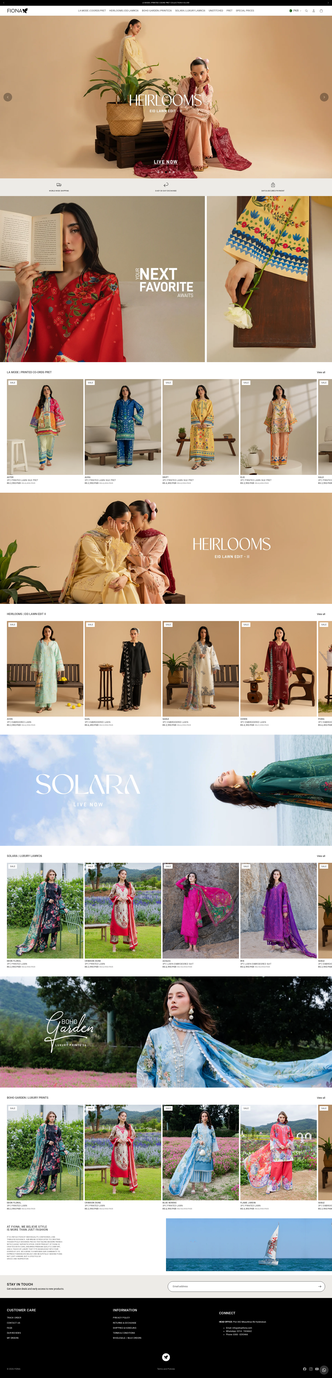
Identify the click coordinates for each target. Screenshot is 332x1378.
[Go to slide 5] (174, 172)
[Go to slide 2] (162, 172)
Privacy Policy (121, 1318)
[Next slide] (324, 97)
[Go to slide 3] (166, 172)
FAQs (9, 1328)
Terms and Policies (166, 1369)
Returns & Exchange (124, 1323)
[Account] (313, 11)
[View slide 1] (166, 279)
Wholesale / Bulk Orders (127, 1338)
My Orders (13, 1338)
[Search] (306, 11)
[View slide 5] (166, 97)
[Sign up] (320, 1286)
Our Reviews (14, 1333)
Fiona (17, 1369)
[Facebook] (305, 1369)
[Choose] (78, 469)
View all (321, 372)
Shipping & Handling (124, 1328)
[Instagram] (311, 1369)
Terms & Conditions (124, 1333)
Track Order (14, 1318)
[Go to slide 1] (158, 172)
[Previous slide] (7, 97)
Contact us (13, 1323)
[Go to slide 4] (170, 172)
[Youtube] (317, 1369)
